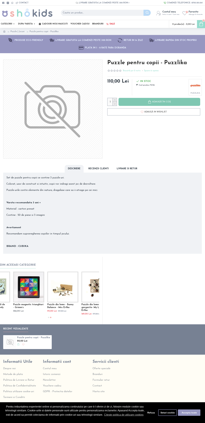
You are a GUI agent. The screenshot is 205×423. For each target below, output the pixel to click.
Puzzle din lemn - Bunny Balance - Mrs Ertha (13, 306)
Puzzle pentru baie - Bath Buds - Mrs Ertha (82, 306)
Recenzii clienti (98, 169)
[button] (48, 317)
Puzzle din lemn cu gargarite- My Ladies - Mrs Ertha (49, 307)
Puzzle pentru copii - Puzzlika (33, 337)
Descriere (74, 169)
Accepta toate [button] (189, 412)
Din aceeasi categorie (18, 265)
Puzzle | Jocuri (17, 31)
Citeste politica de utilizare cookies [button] (124, 414)
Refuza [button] (151, 412)
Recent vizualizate (15, 329)
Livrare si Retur (127, 169)
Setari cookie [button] (167, 412)
